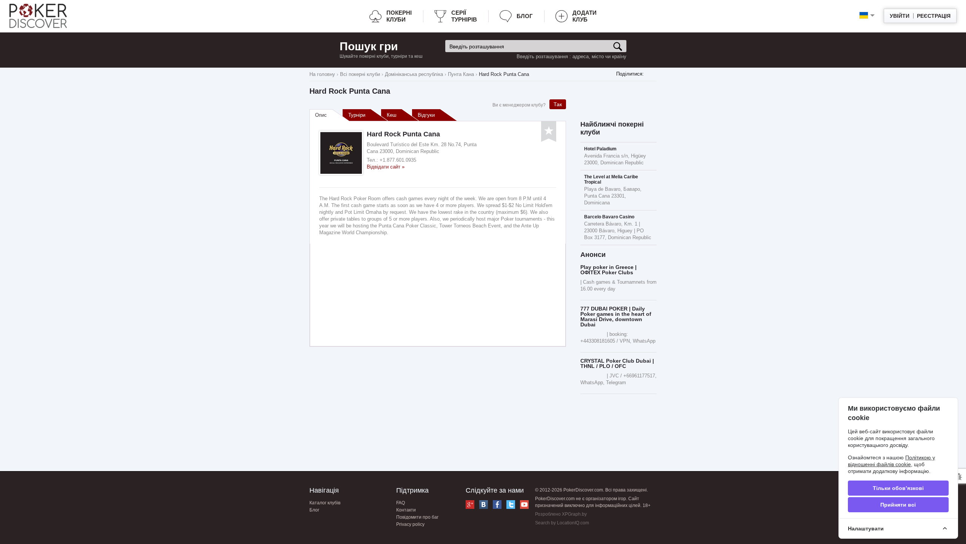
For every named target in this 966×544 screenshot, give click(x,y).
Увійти (899, 16)
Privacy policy (410, 524)
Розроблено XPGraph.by (561, 514)
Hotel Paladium (600, 148)
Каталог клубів (324, 502)
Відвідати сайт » (386, 167)
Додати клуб (584, 16)
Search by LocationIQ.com (562, 522)
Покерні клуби (399, 16)
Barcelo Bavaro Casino (609, 216)
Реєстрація (934, 16)
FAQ (400, 502)
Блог (525, 16)
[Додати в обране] (548, 131)
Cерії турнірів (464, 16)
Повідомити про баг (417, 517)
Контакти (406, 510)
